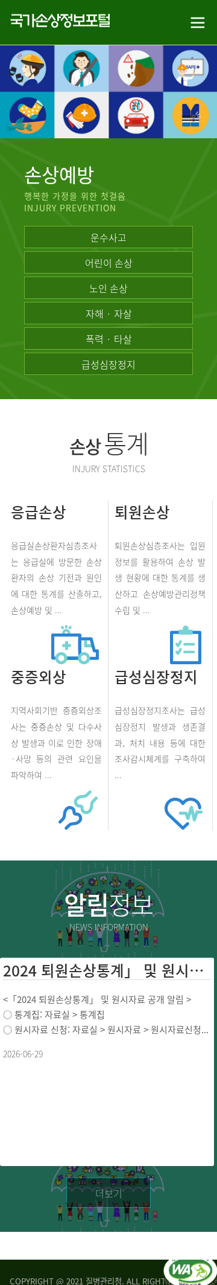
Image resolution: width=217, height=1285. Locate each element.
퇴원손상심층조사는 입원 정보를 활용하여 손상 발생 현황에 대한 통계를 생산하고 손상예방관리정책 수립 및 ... (160, 577)
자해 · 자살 (109, 313)
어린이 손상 (109, 262)
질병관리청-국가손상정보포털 (54, 22)
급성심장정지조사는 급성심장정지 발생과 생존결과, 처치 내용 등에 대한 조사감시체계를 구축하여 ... (160, 742)
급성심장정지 (108, 364)
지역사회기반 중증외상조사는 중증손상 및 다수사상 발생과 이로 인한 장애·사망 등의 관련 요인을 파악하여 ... (56, 742)
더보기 (108, 1193)
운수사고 (108, 237)
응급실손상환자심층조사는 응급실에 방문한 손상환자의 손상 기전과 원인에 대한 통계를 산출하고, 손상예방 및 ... (56, 577)
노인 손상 (108, 288)
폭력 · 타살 (109, 339)
